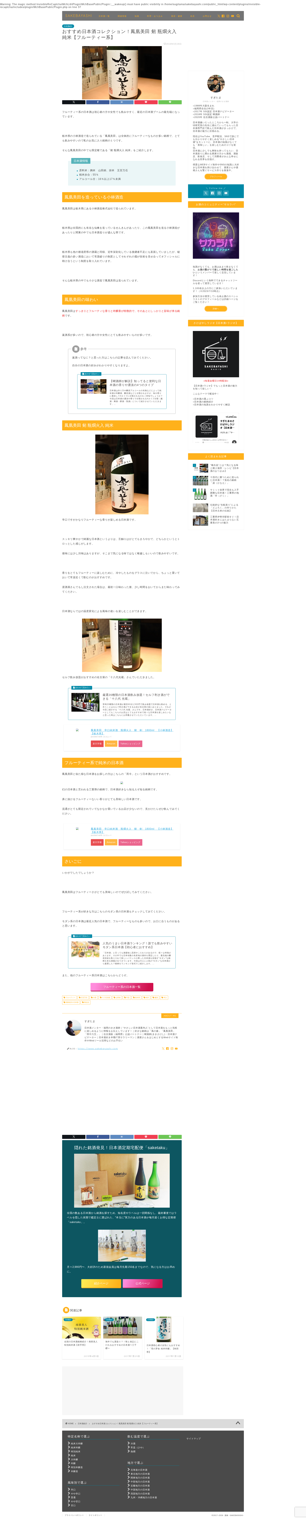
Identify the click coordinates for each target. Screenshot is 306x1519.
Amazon (111, 743)
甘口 (73, 1505)
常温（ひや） (138, 1447)
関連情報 (122, 16)
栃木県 (137, 997)
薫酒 (156, 997)
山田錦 (117, 997)
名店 (192, 16)
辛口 (165, 997)
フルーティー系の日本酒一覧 (122, 987)
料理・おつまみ (155, 16)
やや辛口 (75, 1494)
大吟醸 (74, 1459)
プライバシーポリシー (74, 1515)
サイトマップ (193, 1438)
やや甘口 (75, 1501)
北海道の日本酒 (139, 1470)
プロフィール (216, 176)
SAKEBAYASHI (78, 15)
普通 (73, 1497)
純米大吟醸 (77, 1443)
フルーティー (70, 997)
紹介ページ (101, 1283)
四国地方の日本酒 (140, 1494)
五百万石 (83, 997)
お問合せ (207, 16)
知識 (137, 16)
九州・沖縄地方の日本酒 (144, 1497)
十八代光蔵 (106, 997)
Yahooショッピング (130, 743)
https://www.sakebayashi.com (98, 1048)
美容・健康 (176, 16)
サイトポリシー (95, 1515)
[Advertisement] (122, 1091)
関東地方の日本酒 (71, 1002)
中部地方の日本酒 (140, 1482)
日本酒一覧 (104, 16)
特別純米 (75, 1451)
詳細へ (216, 309)
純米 (147, 997)
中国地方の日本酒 (140, 1490)
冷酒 (94, 997)
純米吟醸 (75, 1447)
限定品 (86, 1002)
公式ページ (142, 1283)
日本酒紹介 (68, 26)
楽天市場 (97, 743)
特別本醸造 (77, 1467)
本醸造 (74, 1471)
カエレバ (107, 737)
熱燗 (133, 1451)
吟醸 (73, 1463)
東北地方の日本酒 (140, 1474)
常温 (127, 997)
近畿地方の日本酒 (140, 1486)
